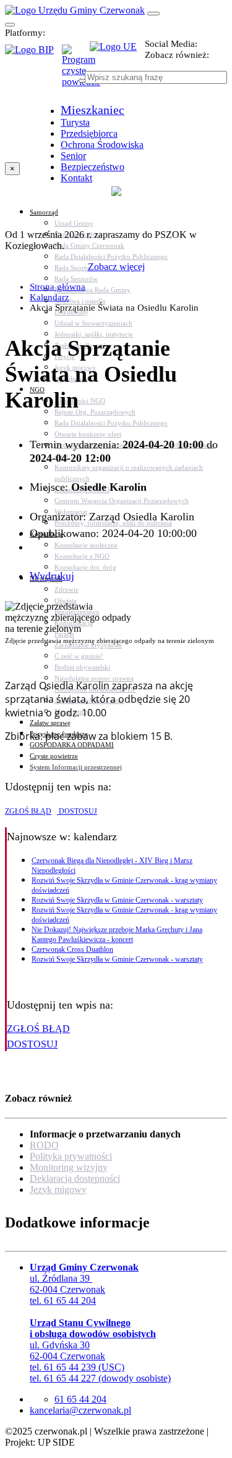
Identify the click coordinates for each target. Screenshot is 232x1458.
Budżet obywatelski (82, 667)
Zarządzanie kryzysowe (88, 645)
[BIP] (33, 53)
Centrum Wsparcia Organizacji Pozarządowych (121, 500)
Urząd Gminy (73, 223)
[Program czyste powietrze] (76, 56)
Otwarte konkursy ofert (87, 434)
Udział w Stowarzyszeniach (93, 323)
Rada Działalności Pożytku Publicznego (111, 256)
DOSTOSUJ (77, 811)
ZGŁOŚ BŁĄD (28, 811)
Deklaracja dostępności (75, 1178)
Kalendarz (49, 297)
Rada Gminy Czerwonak (89, 245)
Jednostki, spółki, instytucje (93, 334)
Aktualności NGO (79, 400)
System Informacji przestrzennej (76, 767)
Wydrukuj (52, 576)
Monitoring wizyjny (69, 1167)
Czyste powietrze (54, 756)
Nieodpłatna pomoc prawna (94, 678)
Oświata (65, 600)
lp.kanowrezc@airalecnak (80, 1410)
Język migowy (58, 1189)
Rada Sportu (72, 267)
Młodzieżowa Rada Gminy (92, 289)
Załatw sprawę (50, 722)
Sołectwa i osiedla (79, 301)
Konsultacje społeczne (86, 545)
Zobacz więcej (116, 266)
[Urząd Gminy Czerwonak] (75, 10)
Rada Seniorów (76, 278)
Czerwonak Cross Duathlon (72, 949)
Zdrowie (66, 589)
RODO (44, 1145)
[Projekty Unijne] (117, 53)
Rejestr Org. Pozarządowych (94, 412)
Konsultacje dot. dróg (85, 567)
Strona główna (57, 287)
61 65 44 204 (80, 1399)
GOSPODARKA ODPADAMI (72, 744)
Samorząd (44, 212)
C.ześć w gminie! (78, 656)
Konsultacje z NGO (82, 556)
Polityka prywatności (71, 1156)
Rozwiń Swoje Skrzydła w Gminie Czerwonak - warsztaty (117, 900)
